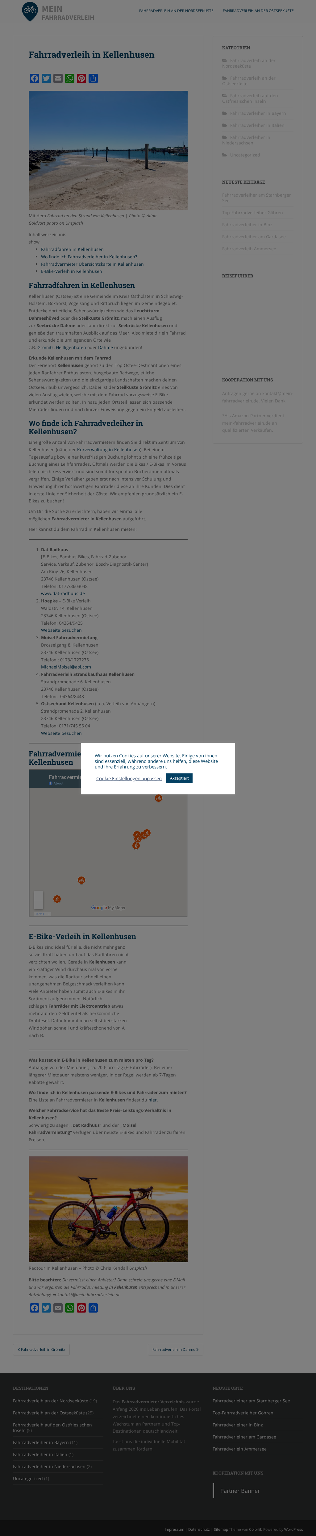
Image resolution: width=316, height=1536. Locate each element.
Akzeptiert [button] (179, 778)
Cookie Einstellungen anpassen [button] (129, 778)
